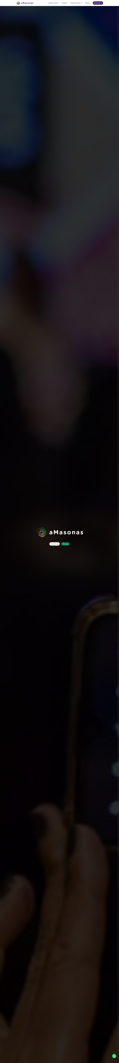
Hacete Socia (98, 3)
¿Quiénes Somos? (53, 3)
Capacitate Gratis (75, 3)
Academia (64, 3)
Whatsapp (65, 544)
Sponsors (88, 3)
